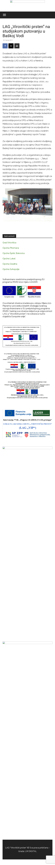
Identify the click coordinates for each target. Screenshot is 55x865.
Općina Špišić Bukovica (14, 253)
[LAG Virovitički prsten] (27, 6)
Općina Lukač (9, 258)
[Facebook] (5, 45)
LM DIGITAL (31, 851)
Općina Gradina (10, 264)
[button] (4, 15)
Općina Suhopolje (11, 269)
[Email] (11, 45)
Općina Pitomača (11, 248)
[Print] (16, 45)
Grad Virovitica (9, 242)
